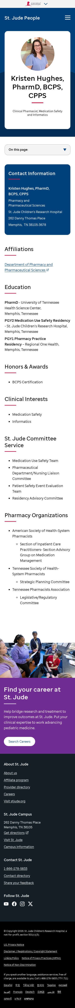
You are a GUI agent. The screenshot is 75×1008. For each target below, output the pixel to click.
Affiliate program (16, 780)
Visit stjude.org (14, 801)
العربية (7, 991)
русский (63, 985)
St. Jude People (22, 18)
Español (8, 985)
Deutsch (29, 991)
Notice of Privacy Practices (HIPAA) (41, 958)
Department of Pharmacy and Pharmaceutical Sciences (29, 267)
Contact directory (17, 876)
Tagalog (51, 985)
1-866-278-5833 (15, 868)
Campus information (19, 847)
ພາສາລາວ (29, 998)
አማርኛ (18, 998)
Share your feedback (19, 883)
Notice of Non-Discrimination (20, 964)
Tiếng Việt (28, 985)
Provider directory (17, 787)
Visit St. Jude (13, 840)
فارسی (51, 991)
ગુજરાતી (8, 998)
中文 (17, 985)
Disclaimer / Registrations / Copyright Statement (30, 951)
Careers (9, 794)
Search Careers (19, 741)
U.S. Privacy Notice (14, 944)
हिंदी (59, 991)
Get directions (14, 833)
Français (17, 991)
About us (10, 773)
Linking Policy (11, 958)
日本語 (41, 991)
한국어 (40, 985)
